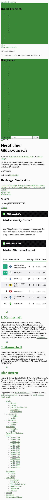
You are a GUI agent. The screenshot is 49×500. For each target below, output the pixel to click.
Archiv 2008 (15, 125)
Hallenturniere (15, 28)
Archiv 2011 (15, 118)
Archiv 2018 (15, 103)
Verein (12, 18)
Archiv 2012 (15, 116)
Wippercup (14, 30)
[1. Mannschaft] (7, 312)
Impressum (10, 37)
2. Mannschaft (11, 84)
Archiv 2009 (15, 122)
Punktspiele (14, 22)
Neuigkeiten (10, 13)
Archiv (13, 82)
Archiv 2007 (15, 127)
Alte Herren (10, 90)
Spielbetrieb (10, 20)
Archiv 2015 (15, 110)
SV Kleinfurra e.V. (8, 51)
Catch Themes (38, 395)
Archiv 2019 (15, 101)
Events (13, 15)
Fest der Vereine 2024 (18, 71)
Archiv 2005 (15, 131)
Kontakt (9, 35)
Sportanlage (14, 73)
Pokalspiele (14, 24)
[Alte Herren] (7, 367)
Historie (13, 67)
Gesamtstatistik (16, 75)
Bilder (8, 99)
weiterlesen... (42, 338)
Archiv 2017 (15, 105)
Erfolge (13, 69)
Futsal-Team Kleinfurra (14, 97)
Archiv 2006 (15, 129)
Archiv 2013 (15, 114)
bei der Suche (6, 135)
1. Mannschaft (11, 78)
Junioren (13, 33)
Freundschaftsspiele (17, 26)
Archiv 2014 (15, 112)
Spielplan (13, 80)
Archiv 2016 (15, 107)
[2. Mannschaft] (7, 342)
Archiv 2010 (15, 120)
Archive (4, 204)
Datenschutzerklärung (14, 39)
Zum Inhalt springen (8, 2)
